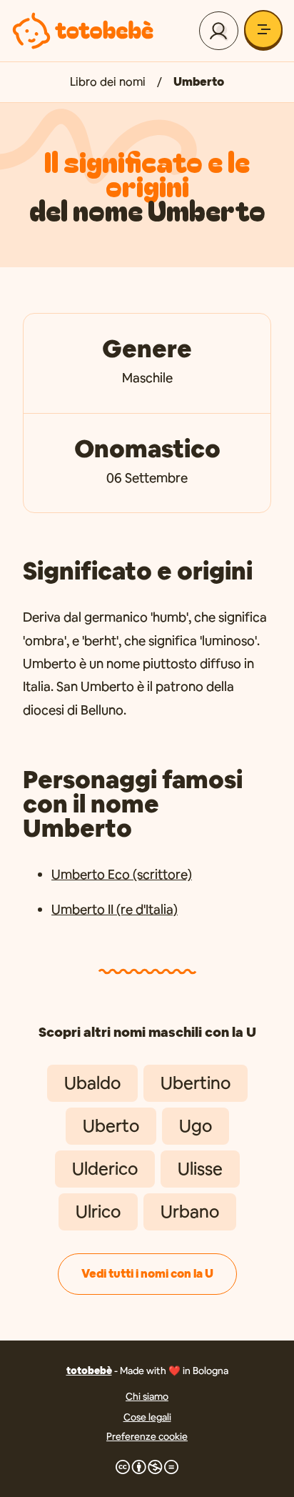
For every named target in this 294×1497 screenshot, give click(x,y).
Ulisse (200, 1169)
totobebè (89, 1370)
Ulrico (98, 1211)
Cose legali (147, 1417)
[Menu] (263, 29)
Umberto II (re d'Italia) (114, 909)
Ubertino (195, 1083)
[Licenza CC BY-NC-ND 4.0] (147, 1467)
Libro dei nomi (108, 81)
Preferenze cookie (147, 1436)
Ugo (195, 1126)
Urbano (190, 1211)
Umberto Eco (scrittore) (121, 874)
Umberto (198, 81)
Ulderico (105, 1169)
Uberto (111, 1126)
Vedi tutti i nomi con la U (147, 1273)
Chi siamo (147, 1396)
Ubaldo (92, 1083)
